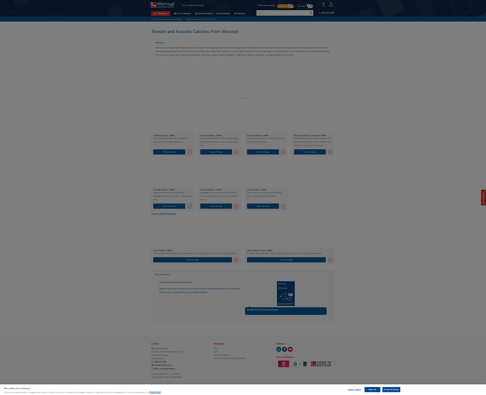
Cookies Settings (354, 389)
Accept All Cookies (391, 389)
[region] (243, 389)
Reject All (372, 389)
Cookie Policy (155, 392)
